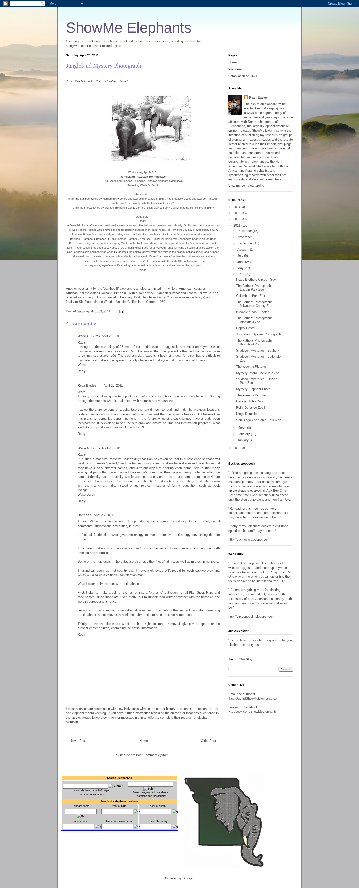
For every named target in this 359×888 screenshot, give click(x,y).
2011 (237, 225)
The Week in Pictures (251, 366)
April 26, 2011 (103, 515)
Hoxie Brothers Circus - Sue (256, 279)
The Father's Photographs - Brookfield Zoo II (255, 320)
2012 (237, 219)
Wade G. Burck (89, 336)
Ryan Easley (87, 385)
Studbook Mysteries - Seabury (257, 350)
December (245, 231)
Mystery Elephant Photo (253, 389)
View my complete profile (246, 185)
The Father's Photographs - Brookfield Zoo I (255, 342)
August (242, 249)
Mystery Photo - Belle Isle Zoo (257, 373)
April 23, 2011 (111, 336)
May (240, 268)
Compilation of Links (242, 76)
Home (143, 740)
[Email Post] (121, 311)
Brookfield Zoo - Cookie (252, 312)
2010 (237, 448)
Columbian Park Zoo (250, 296)
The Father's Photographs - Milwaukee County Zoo (255, 304)
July (240, 255)
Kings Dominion (247, 414)
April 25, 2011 (111, 448)
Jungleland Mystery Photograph (103, 66)
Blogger (188, 878)
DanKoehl (85, 515)
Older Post (208, 740)
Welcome (235, 69)
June (241, 262)
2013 (237, 213)
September (245, 243)
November (245, 237)
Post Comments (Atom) (152, 755)
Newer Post (78, 740)
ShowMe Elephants (128, 28)
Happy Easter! (246, 328)
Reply (82, 371)
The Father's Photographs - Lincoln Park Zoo (255, 288)
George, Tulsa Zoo (249, 401)
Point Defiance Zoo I (250, 407)
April (241, 274)
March (242, 427)
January (243, 440)
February (244, 434)
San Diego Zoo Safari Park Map (258, 420)
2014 (237, 207)
